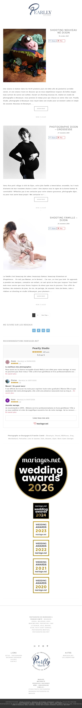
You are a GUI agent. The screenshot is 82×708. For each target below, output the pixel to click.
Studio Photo (34, 689)
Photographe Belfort (41, 632)
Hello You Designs (69, 702)
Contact (13, 661)
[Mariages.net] (41, 424)
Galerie (14, 659)
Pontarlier (22, 439)
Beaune (48, 439)
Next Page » (45, 315)
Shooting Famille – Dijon (63, 219)
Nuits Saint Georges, (43, 628)
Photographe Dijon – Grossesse (63, 128)
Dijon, (55, 439)
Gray (71, 436)
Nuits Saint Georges (66, 439)
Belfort (67, 704)
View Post (41, 108)
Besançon (50, 436)
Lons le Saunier (34, 439)
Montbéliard (13, 439)
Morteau (60, 704)
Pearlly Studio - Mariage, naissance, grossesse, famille (41, 10)
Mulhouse (65, 436)
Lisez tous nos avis (41, 418)
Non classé (41, 117)
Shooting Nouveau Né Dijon (63, 31)
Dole (42, 439)
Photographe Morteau (41, 630)
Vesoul (57, 436)
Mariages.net (68, 655)
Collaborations (68, 657)
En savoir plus (10, 374)
